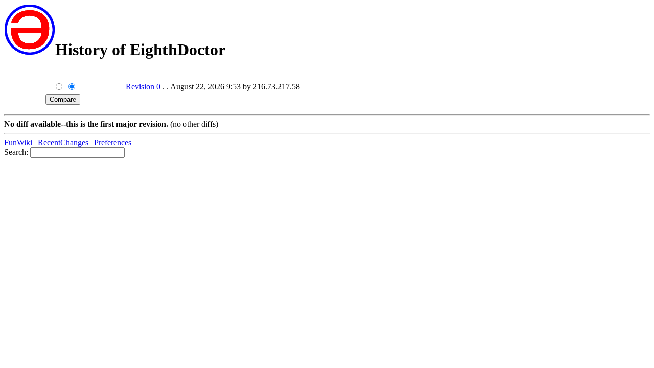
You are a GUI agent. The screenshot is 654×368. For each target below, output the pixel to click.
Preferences (112, 142)
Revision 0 (143, 86)
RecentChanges (63, 142)
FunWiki (18, 142)
